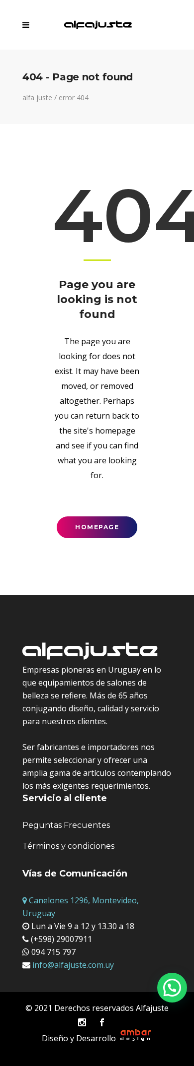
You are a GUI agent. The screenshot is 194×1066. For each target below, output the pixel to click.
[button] (172, 988)
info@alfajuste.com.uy (72, 964)
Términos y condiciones (68, 846)
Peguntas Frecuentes (66, 825)
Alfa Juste (37, 97)
